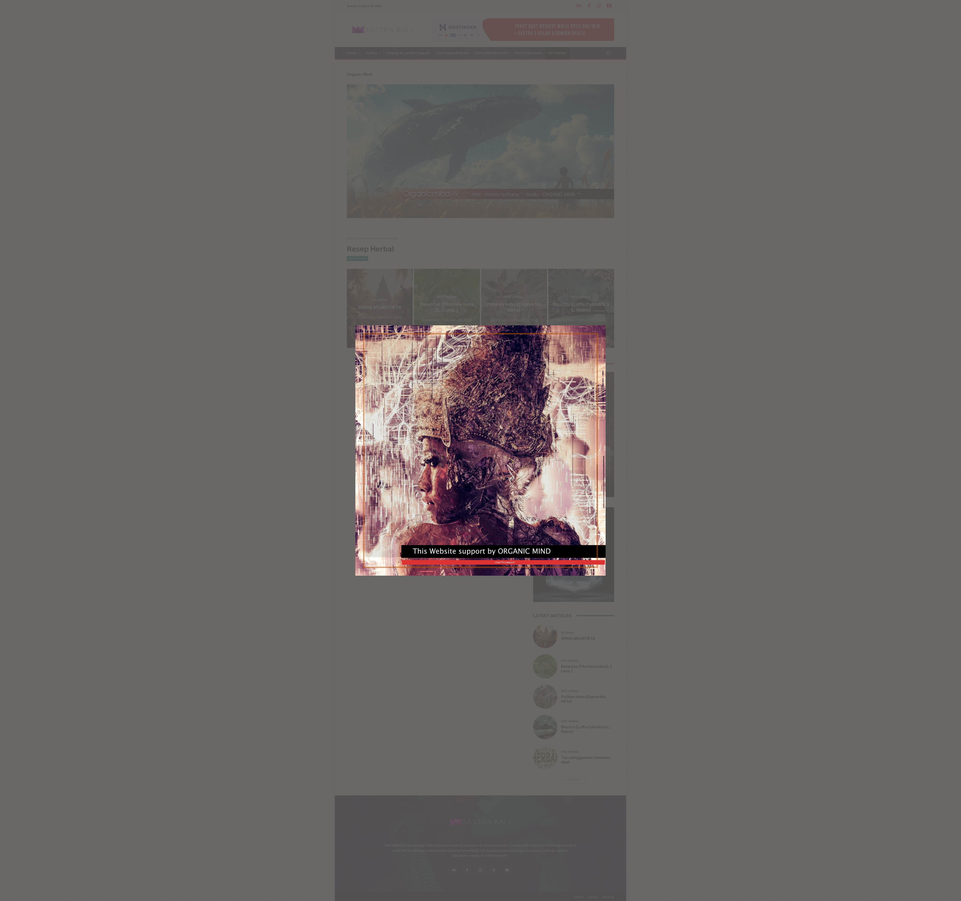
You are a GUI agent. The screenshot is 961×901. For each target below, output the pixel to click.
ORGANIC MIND (481, 447)
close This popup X (505, 562)
